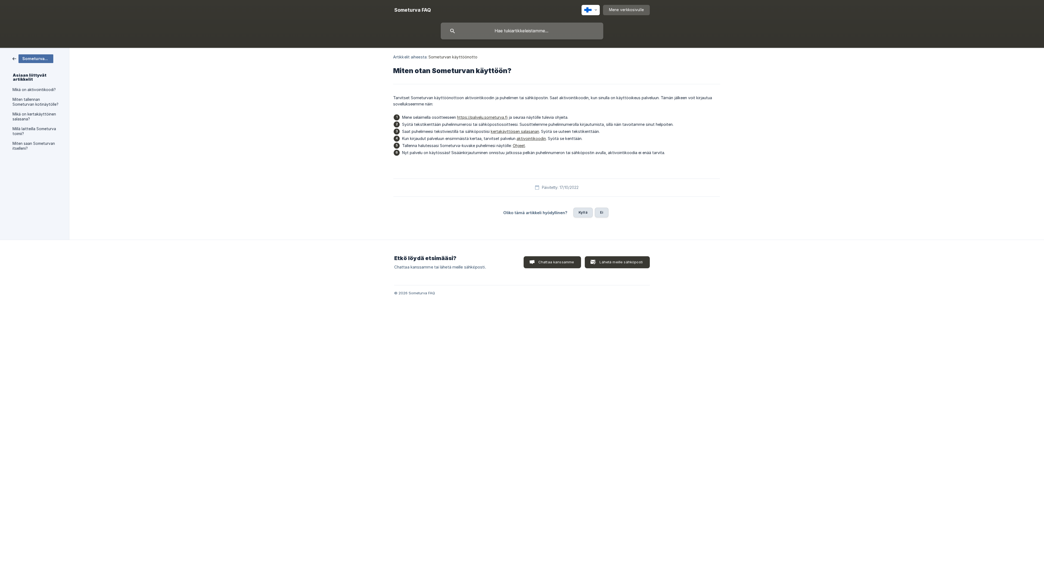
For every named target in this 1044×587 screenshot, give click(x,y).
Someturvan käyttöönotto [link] (452, 57)
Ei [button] (601, 212)
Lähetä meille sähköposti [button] (621, 262)
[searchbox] (522, 31)
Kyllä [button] (583, 212)
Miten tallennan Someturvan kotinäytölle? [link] (35, 102)
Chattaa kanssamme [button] (556, 262)
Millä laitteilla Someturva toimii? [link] (34, 131)
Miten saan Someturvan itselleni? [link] (34, 146)
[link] (33, 58)
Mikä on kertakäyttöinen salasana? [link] (34, 116)
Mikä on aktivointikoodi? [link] (34, 90)
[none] (412, 10)
